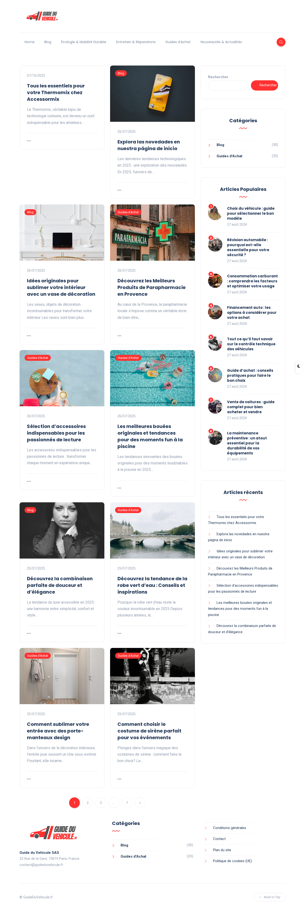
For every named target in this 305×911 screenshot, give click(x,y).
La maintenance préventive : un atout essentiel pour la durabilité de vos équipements (247, 443)
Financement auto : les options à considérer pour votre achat (252, 312)
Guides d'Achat (128, 212)
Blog (47, 42)
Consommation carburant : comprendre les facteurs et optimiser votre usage (252, 281)
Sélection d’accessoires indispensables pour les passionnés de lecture (56, 433)
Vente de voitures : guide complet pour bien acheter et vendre (250, 406)
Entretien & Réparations (136, 42)
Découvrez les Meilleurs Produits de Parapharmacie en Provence (151, 287)
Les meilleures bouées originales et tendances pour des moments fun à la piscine (150, 436)
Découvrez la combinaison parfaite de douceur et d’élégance (60, 585)
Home (30, 42)
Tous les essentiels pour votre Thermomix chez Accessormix (56, 92)
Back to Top (272, 897)
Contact (219, 839)
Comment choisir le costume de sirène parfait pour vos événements (149, 731)
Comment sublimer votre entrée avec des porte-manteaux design (58, 731)
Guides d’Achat (178, 42)
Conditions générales (229, 828)
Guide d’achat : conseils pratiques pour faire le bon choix (250, 375)
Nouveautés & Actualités (221, 42)
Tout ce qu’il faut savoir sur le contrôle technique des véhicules (251, 343)
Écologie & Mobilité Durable (83, 42)
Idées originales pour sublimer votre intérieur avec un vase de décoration (61, 287)
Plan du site (222, 850)
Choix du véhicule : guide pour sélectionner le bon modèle (250, 213)
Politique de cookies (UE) (232, 861)
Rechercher (218, 77)
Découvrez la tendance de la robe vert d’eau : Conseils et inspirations (152, 585)
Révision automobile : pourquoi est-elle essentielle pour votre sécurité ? (248, 247)
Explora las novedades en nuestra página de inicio (148, 145)
